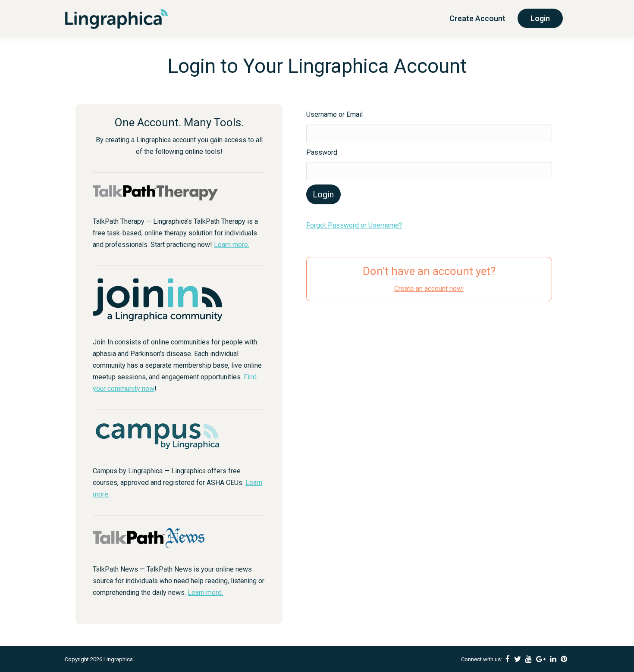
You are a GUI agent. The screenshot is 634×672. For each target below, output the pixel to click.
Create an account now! (429, 288)
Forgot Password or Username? (354, 225)
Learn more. (231, 245)
